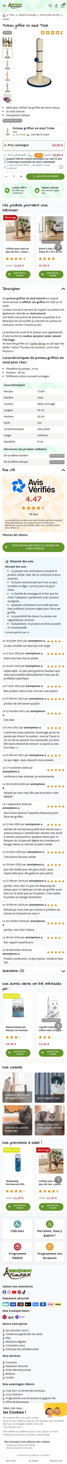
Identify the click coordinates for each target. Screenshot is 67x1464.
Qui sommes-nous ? (17, 1331)
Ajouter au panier (47, 176)
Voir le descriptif (11, 120)
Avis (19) (8, 470)
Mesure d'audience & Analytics (20, 1448)
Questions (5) (13, 971)
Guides (10, 1378)
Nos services (11, 1356)
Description (11, 289)
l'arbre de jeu (38, 344)
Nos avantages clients (18, 1384)
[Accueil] (4, 15)
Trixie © (7, 32)
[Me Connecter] (56, 6)
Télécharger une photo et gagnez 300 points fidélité (35, 547)
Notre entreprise (14, 1324)
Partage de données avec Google (21, 1445)
